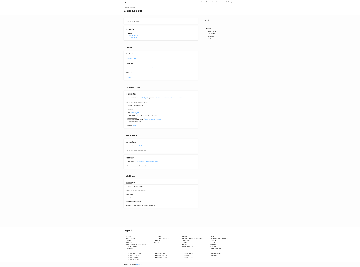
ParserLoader (133, 35)
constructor (132, 58)
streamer (155, 68)
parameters (132, 68)
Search (196, 2)
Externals (219, 2)
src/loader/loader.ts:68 (139, 191)
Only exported (231, 2)
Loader (132, 8)
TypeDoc (139, 264)
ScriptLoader (133, 37)
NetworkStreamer (152, 162)
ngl (125, 2)
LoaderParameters (168, 98)
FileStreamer (139, 162)
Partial (158, 98)
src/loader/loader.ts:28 (139, 102)
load (129, 77)
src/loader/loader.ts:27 (139, 150)
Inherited (209, 2)
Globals (126, 8)
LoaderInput (144, 98)
